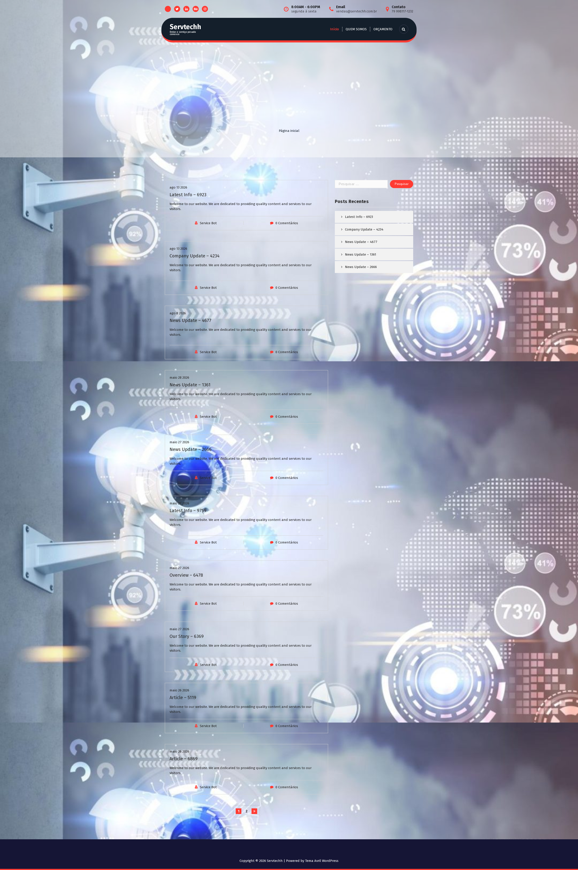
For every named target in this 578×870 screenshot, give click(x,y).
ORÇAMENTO (382, 29)
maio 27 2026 (179, 442)
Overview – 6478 (186, 575)
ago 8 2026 (178, 313)
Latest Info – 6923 (188, 194)
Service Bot (208, 223)
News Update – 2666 (191, 449)
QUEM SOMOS (356, 29)
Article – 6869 (184, 758)
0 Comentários (286, 223)
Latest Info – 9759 (188, 510)
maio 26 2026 (179, 690)
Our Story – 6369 (187, 636)
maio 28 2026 (179, 378)
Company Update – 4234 (194, 256)
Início (334, 29)
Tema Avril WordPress (321, 861)
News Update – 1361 (190, 384)
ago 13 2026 (178, 187)
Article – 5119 (183, 697)
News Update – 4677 (190, 320)
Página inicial (289, 131)
